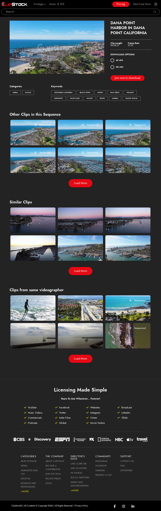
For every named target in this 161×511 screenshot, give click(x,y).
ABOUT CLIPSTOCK (55, 461)
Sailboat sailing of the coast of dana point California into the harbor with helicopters (29, 341)
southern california (63, 92)
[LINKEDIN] (132, 506)
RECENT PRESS (53, 479)
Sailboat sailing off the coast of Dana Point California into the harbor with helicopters (76, 341)
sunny (100, 92)
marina (115, 98)
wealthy (130, 92)
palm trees (114, 92)
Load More (80, 183)
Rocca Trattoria (80, 478)
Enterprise (126, 470)
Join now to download (127, 78)
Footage (38, 4)
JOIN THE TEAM (53, 474)
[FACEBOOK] (115, 506)
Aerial (15, 92)
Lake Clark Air (78, 464)
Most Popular (28, 461)
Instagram (101, 461)
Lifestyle (25, 479)
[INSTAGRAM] (123, 506)
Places (28, 92)
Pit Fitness (76, 473)
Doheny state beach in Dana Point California (124, 314)
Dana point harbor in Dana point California (29, 138)
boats (102, 98)
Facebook (101, 466)
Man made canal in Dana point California (76, 314)
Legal (49, 483)
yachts (90, 98)
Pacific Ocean (131, 98)
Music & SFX (56, 4)
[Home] (14, 4)
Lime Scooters (79, 468)
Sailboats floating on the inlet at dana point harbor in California (29, 226)
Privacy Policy (81, 506)
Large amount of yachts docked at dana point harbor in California (29, 254)
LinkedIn (100, 470)
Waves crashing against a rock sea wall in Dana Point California (124, 341)
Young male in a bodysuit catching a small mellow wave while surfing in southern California (29, 314)
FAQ (122, 466)
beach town (85, 92)
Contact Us (127, 461)
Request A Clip (103, 475)
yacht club (74, 98)
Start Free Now (142, 4)
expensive (58, 98)
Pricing (121, 4)
